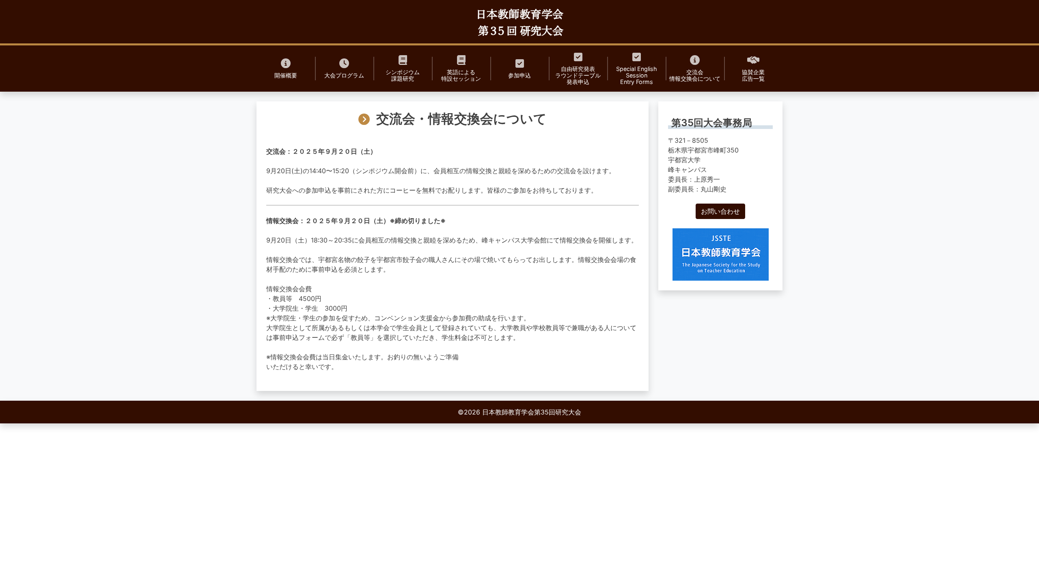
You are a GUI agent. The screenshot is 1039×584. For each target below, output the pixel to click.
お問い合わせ (720, 211)
